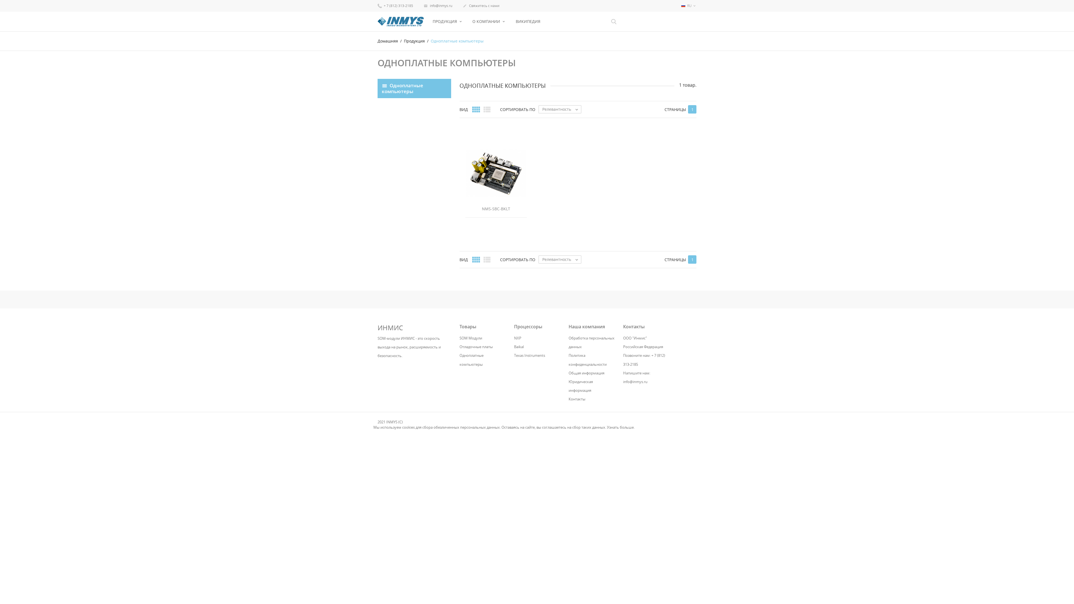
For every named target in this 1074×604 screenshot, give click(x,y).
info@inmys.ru (438, 5)
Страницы (675, 109)
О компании (486, 21)
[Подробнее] (583, 270)
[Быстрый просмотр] (573, 270)
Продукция (445, 21)
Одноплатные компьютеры (402, 88)
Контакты (577, 399)
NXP (517, 338)
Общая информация (586, 373)
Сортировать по (517, 109)
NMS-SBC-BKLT (496, 208)
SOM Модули (471, 338)
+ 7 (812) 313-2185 (398, 5)
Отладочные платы (476, 346)
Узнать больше (620, 427)
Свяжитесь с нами (481, 5)
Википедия (528, 21)
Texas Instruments (529, 355)
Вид (464, 109)
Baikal (519, 346)
